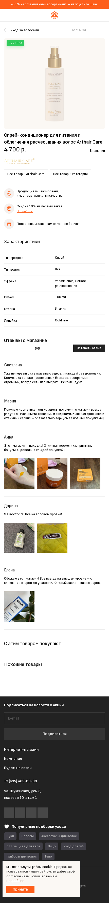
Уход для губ (73, 846)
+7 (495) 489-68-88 (20, 781)
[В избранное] (92, 30)
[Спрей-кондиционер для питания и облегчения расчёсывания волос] (54, 83)
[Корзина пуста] (101, 15)
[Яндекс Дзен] (43, 812)
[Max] (31, 812)
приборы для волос (22, 856)
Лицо (52, 846)
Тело (48, 856)
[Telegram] (20, 812)
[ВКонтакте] (9, 812)
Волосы (28, 836)
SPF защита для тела (23, 846)
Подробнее (25, 211)
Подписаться (55, 733)
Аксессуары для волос (59, 836)
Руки (10, 836)
